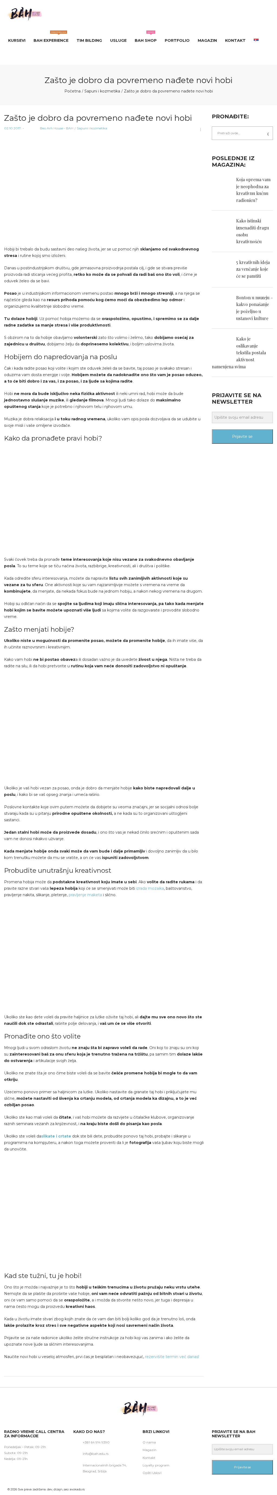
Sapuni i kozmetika (102, 91)
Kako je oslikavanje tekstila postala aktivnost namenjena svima (239, 352)
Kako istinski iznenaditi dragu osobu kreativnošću (252, 231)
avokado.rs (77, 1489)
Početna (72, 91)
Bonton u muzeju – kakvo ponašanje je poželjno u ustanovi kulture (254, 308)
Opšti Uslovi (152, 1473)
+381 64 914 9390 (96, 1442)
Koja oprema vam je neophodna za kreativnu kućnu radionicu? (253, 190)
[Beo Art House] (24, 13)
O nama (149, 1442)
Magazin (149, 1450)
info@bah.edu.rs (95, 1454)
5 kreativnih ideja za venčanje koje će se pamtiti (253, 269)
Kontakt (149, 1458)
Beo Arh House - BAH (49, 128)
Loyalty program (156, 1465)
